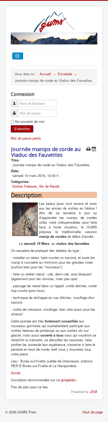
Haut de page (93, 411)
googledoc (68, 379)
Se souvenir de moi (29, 121)
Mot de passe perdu (26, 138)
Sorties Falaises (24, 186)
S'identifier (22, 128)
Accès (16, 372)
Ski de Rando (49, 186)
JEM (93, 391)
